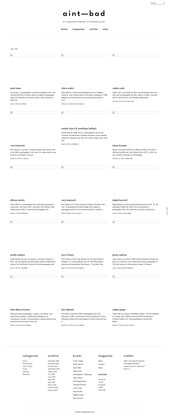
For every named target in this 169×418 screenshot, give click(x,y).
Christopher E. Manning (82, 374)
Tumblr (100, 382)
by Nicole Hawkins (78, 104)
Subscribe (102, 390)
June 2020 (51, 377)
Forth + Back (78, 361)
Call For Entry (28, 366)
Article (25, 361)
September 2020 (54, 369)
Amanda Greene (79, 385)
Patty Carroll (78, 364)
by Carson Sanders (76, 213)
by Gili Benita (23, 104)
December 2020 (53, 361)
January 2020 (53, 390)
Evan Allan (77, 368)
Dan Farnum (78, 398)
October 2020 (53, 366)
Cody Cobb (77, 388)
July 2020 (51, 374)
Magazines (78, 29)
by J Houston (24, 158)
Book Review (27, 364)
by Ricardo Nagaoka (78, 268)
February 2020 (53, 387)
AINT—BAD (84, 14)
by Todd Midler (23, 268)
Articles (93, 29)
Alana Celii (77, 371)
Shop (105, 29)
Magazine (26, 374)
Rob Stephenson (79, 381)
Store (100, 361)
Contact (101, 364)
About (100, 368)
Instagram (102, 385)
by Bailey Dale (128, 158)
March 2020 (52, 385)
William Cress (78, 395)
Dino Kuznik (77, 391)
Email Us (127, 369)
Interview (26, 372)
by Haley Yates (129, 101)
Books (64, 29)
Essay (25, 369)
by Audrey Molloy (126, 213)
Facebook (101, 379)
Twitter (100, 387)
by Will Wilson (74, 144)
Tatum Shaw (78, 378)
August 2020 (52, 372)
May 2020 (51, 380)
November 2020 (53, 364)
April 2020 (51, 382)
